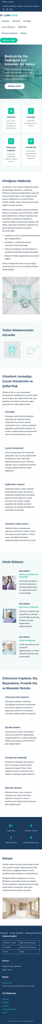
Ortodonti (16, 21)
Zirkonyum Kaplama (10, 33)
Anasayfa (5, 21)
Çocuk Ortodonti (8, 27)
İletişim (23, 33)
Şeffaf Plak (22, 27)
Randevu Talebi (9, 40)
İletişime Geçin (14, 86)
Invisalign (27, 21)
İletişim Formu (7, 983)
